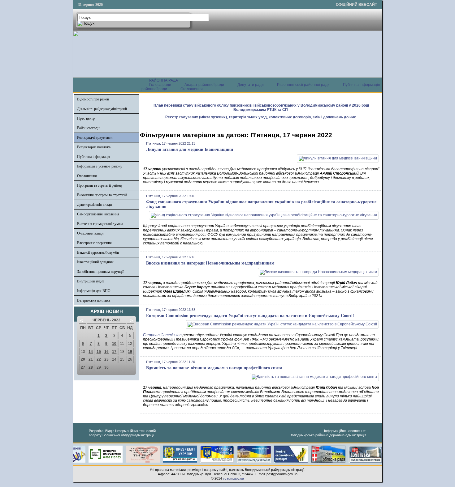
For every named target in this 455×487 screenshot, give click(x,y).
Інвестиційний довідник (95, 262)
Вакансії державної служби (98, 252)
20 (83, 359)
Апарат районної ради (204, 85)
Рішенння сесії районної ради (303, 85)
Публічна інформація (93, 157)
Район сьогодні (88, 128)
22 (99, 359)
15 (99, 351)
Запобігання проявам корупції (100, 271)
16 (106, 351)
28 (91, 367)
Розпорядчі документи (94, 137)
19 (130, 351)
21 (91, 359)
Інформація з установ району (99, 166)
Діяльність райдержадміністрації (102, 109)
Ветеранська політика (93, 300)
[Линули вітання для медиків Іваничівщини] (338, 158)
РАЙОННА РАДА (163, 80)
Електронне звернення (94, 243)
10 (114, 343)
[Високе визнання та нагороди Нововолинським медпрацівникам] (318, 272)
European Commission (162, 335)
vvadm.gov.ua (233, 478)
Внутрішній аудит (90, 281)
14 (91, 351)
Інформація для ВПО (93, 291)
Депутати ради (250, 85)
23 (106, 359)
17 (114, 351)
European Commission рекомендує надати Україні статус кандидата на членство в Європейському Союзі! (250, 315)
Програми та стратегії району (100, 185)
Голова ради (160, 85)
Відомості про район (93, 99)
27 (83, 367)
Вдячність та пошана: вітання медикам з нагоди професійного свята (214, 368)
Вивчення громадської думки (100, 224)
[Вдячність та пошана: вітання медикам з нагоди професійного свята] (314, 377)
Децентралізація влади (94, 204)
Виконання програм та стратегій (102, 195)
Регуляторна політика (93, 147)
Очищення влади (90, 233)
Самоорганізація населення (98, 214)
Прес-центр (86, 118)
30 (106, 367)
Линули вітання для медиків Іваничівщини (189, 149)
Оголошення (191, 89)
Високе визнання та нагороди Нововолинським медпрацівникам (210, 263)
